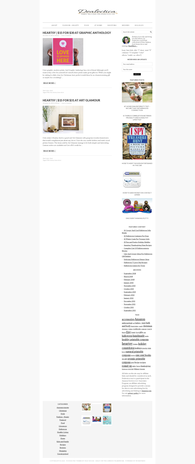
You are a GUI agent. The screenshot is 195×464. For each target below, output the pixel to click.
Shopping (63, 451)
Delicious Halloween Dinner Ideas (136, 259)
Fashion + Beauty (62, 417)
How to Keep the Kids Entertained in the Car (137, 164)
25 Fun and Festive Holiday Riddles (137, 242)
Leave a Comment (66, 35)
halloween (127, 335)
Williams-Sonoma (139, 369)
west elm (130, 369)
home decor (60, 92)
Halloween (63, 429)
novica (133, 355)
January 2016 (128, 283)
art (134, 323)
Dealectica (97, 10)
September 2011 (130, 310)
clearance (125, 329)
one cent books (143, 355)
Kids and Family (63, 442)
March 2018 (128, 276)
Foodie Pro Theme (74, 461)
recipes (143, 362)
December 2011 (129, 301)
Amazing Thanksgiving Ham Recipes (138, 245)
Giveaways (63, 426)
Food (137, 332)
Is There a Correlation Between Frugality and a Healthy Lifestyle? (137, 117)
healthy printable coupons (135, 339)
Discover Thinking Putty (137, 218)
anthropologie (127, 323)
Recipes (63, 445)
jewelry (145, 348)
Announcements (63, 408)
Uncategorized (62, 454)
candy (140, 326)
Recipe (136, 362)
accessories (128, 319)
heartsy (55, 92)
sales (134, 366)
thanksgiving (146, 366)
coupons (143, 329)
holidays (138, 348)
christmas (147, 326)
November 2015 (129, 286)
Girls (144, 332)
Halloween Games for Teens (134, 266)
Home (63, 438)
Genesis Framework (115, 461)
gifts (141, 332)
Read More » (49, 83)
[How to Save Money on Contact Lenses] (137, 179)
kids (149, 348)
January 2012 (128, 298)
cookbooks (137, 329)
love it (124, 352)
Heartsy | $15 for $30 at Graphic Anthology (77, 32)
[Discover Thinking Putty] (137, 206)
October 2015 (129, 289)
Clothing (130, 329)
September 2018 (130, 273)
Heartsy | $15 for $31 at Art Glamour (71, 100)
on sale (124, 359)
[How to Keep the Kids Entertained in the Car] (137, 141)
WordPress (140, 461)
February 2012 (129, 295)
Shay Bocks (89, 461)
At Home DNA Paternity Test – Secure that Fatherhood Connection (137, 108)
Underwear (125, 369)
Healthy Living (62, 432)
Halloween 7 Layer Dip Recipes (135, 262)
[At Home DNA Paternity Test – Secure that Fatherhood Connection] (137, 92)
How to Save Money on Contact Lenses (137, 194)
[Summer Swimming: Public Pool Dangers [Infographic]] (107, 424)
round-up (127, 365)
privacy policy (133, 393)
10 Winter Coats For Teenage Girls (136, 239)
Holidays (62, 435)
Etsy (51, 92)
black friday (134, 326)
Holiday (135, 344)
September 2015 (130, 292)
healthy (147, 336)
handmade (139, 335)
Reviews (63, 448)
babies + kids (140, 323)
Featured (63, 420)
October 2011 (129, 307)
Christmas (63, 411)
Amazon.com (146, 391)
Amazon (140, 319)
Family (133, 332)
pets (132, 362)
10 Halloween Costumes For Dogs (136, 236)
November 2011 (129, 304)
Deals (51, 90)
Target (138, 366)
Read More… (132, 46)
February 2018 (129, 280)
